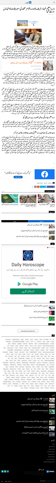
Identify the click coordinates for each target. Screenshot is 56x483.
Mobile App (19, 364)
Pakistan (50, 183)
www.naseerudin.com (38, 69)
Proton (28, 373)
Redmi (37, 377)
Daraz (5, 348)
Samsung (12, 377)
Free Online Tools (51, 456)
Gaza (32, 354)
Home (54, 444)
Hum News (23, 356)
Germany (23, 354)
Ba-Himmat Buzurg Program (44, 343)
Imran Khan (11, 356)
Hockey (38, 356)
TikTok (23, 383)
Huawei (28, 356)
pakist (23, 369)
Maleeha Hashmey (25, 362)
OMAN (39, 369)
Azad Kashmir (8, 341)
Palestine (37, 371)
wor (12, 386)
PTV (36, 375)
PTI (39, 375)
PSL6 (13, 373)
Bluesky (31, 345)
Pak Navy (27, 369)
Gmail (20, 354)
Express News (22, 352)
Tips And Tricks (52, 446)
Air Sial (41, 339)
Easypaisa (37, 350)
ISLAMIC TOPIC (21, 358)
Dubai (47, 350)
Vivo (28, 386)
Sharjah (6, 379)
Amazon (52, 341)
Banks (9, 343)
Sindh (39, 381)
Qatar (17, 375)
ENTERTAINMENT (33, 352)
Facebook (16, 352)
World (9, 386)
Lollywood (39, 362)
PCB (25, 371)
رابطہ (2, 481)
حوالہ (54, 163)
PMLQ (9, 371)
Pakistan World (43, 371)
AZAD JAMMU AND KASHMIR (18, 341)
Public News (31, 375)
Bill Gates (39, 345)
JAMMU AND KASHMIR (49, 360)
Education (32, 350)
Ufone (45, 386)
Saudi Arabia (52, 379)
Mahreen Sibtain (32, 362)
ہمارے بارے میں (8, 481)
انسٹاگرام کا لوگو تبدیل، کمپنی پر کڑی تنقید (41, 311)
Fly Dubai (42, 354)
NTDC (47, 369)
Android (48, 341)
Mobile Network (13, 364)
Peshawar (20, 371)
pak (31, 369)
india (6, 356)
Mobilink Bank (51, 367)
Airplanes (27, 339)
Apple (44, 341)
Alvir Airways (8, 339)
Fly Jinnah (37, 354)
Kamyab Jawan (24, 360)
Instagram (52, 358)
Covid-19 (21, 348)
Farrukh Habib (5, 352)
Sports (14, 381)
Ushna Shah (37, 386)
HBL (49, 356)
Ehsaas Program (26, 350)
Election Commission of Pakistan (48, 352)
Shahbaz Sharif (40, 183)
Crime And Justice (10, 348)
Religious (33, 377)
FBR (53, 354)
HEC (42, 356)
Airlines (31, 339)
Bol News (26, 345)
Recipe (46, 377)
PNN (5, 371)
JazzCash (34, 360)
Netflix (16, 367)
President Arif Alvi (34, 373)
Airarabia (36, 339)
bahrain (36, 343)
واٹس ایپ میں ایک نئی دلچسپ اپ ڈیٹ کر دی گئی (38, 317)
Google (12, 354)
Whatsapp (16, 386)
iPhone (43, 358)
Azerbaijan (52, 343)
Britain (17, 345)
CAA (8, 345)
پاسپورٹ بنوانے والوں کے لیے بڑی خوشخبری (10, 204)
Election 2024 (10, 350)
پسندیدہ (14, 221)
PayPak (28, 371)
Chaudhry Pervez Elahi (36, 348)
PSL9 (53, 375)
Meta (48, 364)
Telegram (31, 383)
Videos (32, 386)
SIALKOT (43, 381)
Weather (20, 386)
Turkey (10, 383)
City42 (25, 348)
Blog (35, 345)
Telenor (27, 383)
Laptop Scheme (44, 362)
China (29, 348)
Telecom (36, 383)
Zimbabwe (26, 388)
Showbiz (48, 381)
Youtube (37, 388)
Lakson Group (51, 362)
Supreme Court (51, 383)
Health (45, 356)
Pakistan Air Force (13, 369)
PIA (16, 371)
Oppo (35, 369)
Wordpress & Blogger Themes (49, 461)
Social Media (34, 381)
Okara (43, 369)
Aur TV (32, 341)
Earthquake (42, 350)
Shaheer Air (23, 379)
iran (32, 358)
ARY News (39, 341)
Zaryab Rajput (32, 388)
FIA (50, 354)
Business (12, 345)
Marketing (18, 362)
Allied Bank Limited (15, 339)
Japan (42, 360)
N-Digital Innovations (50, 480)
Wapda (25, 386)
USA (42, 386)
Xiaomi (42, 388)
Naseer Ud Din (28, 367)
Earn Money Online (51, 451)
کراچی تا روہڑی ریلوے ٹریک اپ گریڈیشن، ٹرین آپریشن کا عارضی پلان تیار (28, 205)
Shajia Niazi (11, 379)
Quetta (7, 375)
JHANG (29, 360)
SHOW (52, 381)
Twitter (53, 386)
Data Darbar (52, 350)
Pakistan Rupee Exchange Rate (27, 331)
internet (47, 358)
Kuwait (11, 360)
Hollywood (33, 356)
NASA (33, 367)
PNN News (52, 373)
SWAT (46, 383)
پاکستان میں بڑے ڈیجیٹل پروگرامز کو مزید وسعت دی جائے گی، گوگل (36, 305)
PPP (39, 373)
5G (50, 339)
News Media (11, 367)
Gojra (16, 354)
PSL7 (10, 373)
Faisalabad (11, 352)
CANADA (52, 348)
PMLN (13, 371)
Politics (45, 183)
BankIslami (14, 343)
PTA (46, 375)
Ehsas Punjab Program (18, 350)
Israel (12, 358)
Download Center (51, 454)
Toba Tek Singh (15, 383)
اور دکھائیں (3, 191)
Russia (29, 377)
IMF (19, 356)
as (35, 341)
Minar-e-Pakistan (26, 364)
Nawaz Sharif (22, 367)
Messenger (52, 364)
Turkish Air (5, 383)
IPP (35, 358)
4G (53, 339)
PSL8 (6, 373)
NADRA (38, 367)
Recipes (41, 377)
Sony (29, 381)
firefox (46, 354)
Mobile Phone (6, 364)
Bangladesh (19, 343)
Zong (22, 388)
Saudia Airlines (45, 379)
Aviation (27, 341)
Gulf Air (7, 354)
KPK (15, 360)
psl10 (21, 373)
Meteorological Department (40, 364)
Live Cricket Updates (51, 459)
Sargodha (8, 377)
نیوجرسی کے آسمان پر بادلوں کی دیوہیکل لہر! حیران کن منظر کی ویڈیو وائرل (35, 432)
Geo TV (28, 354)
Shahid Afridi (17, 379)
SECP (34, 379)
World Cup (52, 388)
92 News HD (46, 339)
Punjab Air (22, 375)
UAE (49, 386)
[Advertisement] (28, 25)
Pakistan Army (5, 369)
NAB (42, 367)
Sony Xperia (24, 381)
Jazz (38, 360)
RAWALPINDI (51, 377)
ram (3, 375)
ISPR (16, 358)
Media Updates (5, 362)
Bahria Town (31, 343)
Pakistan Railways (51, 371)
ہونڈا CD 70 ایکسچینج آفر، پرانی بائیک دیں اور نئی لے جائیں (26, 62)
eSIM (27, 352)
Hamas (53, 356)
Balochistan (25, 343)
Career (47, 348)
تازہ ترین (41, 221)
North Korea (52, 369)
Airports (22, 339)
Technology (41, 383)
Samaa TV (18, 377)
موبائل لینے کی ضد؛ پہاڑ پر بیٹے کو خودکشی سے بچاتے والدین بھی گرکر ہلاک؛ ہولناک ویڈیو (32, 236)
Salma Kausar (23, 377)
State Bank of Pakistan (7, 381)
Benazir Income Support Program (48, 345)
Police (47, 373)
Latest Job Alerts (52, 449)
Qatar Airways (12, 375)
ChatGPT (43, 348)
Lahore (7, 360)
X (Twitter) (47, 388)
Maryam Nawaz (12, 362)
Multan (46, 367)
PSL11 (17, 373)
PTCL (43, 375)
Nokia (7, 367)
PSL (24, 373)
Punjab (26, 375)
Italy (8, 358)
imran (15, 356)
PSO (49, 375)
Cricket (16, 348)
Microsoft (32, 364)
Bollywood (21, 345)
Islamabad (28, 358)
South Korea (18, 381)
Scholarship (39, 379)
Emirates (39, 352)
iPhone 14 (39, 358)
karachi (19, 360)
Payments (33, 371)
